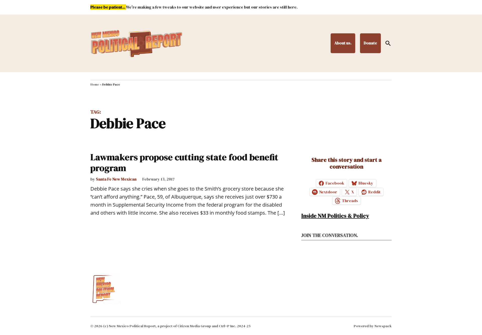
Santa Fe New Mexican (116, 179)
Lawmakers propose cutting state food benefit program (184, 162)
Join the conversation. (329, 235)
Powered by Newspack (373, 325)
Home (94, 84)
